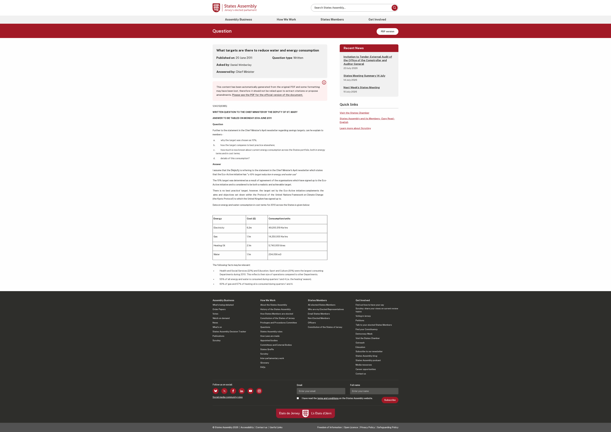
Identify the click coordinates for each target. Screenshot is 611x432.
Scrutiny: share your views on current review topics (377, 310)
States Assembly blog (366, 356)
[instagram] (259, 391)
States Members (332, 19)
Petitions (360, 320)
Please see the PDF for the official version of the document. (267, 94)
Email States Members (319, 314)
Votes (215, 314)
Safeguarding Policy (387, 427)
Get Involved (377, 19)
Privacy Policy (367, 427)
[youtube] (250, 391)
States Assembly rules (271, 331)
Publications (218, 336)
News (215, 322)
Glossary (264, 363)
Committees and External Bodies (276, 345)
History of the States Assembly (275, 309)
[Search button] (395, 8)
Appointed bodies (269, 340)
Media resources (364, 365)
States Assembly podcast (368, 360)
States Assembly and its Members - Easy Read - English (367, 120)
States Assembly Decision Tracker (229, 331)
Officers (312, 322)
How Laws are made (270, 336)
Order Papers (219, 309)
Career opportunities (366, 369)
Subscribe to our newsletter (369, 351)
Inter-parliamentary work (272, 358)
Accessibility (247, 427)
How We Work (286, 19)
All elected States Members (321, 305)
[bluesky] (216, 391)
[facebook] (233, 391)
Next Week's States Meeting (362, 87)
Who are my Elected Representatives (326, 309)
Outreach (360, 343)
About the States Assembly (273, 305)
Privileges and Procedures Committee (278, 322)
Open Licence (351, 427)
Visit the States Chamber (354, 112)
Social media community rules (228, 397)
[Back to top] (603, 421)
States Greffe (267, 349)
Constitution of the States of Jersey (277, 318)
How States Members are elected (276, 314)
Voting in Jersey (363, 316)
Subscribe (390, 400)
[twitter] (224, 391)
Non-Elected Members (319, 318)
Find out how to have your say (370, 305)
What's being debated (223, 305)
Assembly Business (238, 19)
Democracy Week (364, 334)
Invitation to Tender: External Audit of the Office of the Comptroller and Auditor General (368, 60)
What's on (217, 327)
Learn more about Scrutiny (355, 128)
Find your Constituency (367, 329)
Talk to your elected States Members (374, 325)
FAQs (262, 367)
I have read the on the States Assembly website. (337, 398)
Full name (355, 385)
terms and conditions (328, 398)
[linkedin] (242, 391)
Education (360, 347)
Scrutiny (217, 340)
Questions (265, 327)
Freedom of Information (329, 427)
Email (299, 385)
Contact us (361, 374)
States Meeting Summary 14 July (364, 75)
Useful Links (276, 427)
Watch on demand (221, 318)
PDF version (387, 31)
